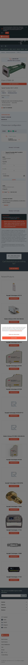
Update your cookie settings (14, 334)
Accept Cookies (14, 337)
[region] (14, 332)
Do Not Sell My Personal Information (16, 330)
